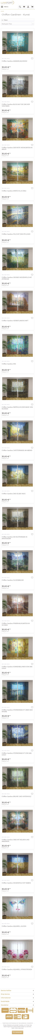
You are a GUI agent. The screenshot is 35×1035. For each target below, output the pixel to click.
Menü (6, 7)
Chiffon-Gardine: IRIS (9, 364)
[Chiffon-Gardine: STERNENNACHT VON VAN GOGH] (17, 734)
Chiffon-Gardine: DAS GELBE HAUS (13, 493)
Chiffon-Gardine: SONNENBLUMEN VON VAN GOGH (17, 667)
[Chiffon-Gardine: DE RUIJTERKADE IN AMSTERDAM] (17, 518)
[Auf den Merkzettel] (32, 58)
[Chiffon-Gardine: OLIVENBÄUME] (17, 561)
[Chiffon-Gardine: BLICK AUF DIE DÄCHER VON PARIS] (17, 85)
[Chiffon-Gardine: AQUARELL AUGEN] (17, 907)
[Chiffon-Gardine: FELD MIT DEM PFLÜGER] (17, 215)
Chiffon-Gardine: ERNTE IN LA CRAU (14, 191)
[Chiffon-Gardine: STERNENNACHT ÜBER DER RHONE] (17, 691)
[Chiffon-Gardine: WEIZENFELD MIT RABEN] (17, 864)
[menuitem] (4, 6)
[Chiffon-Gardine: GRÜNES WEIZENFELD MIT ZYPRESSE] (17, 258)
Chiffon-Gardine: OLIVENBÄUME (13, 580)
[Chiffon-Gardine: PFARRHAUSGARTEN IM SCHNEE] (17, 604)
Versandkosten (22, 1023)
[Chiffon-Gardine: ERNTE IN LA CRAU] (17, 172)
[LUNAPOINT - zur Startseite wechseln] (8, 2)
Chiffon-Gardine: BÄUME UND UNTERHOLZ (16, 796)
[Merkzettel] (24, 6)
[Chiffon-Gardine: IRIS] (17, 345)
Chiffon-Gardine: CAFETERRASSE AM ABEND (17, 450)
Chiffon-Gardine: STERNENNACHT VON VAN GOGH (17, 754)
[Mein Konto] (28, 6)
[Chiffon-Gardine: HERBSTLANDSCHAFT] (17, 302)
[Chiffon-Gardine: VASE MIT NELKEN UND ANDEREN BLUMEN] (17, 821)
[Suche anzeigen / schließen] (19, 6)
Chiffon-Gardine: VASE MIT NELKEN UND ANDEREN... (15, 840)
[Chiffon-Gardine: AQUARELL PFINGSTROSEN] (17, 950)
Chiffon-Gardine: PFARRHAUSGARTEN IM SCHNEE (16, 624)
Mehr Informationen (18, 1028)
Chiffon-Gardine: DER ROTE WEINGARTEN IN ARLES (17, 148)
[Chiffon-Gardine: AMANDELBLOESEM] (17, 42)
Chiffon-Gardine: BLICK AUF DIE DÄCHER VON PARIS (16, 105)
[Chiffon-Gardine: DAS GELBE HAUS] (17, 475)
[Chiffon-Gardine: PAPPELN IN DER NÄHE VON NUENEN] (17, 388)
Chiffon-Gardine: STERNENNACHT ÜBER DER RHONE (17, 710)
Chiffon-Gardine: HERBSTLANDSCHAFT (15, 320)
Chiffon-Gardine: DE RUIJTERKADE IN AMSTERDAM (14, 537)
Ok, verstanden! (17, 1032)
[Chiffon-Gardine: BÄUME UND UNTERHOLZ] (17, 777)
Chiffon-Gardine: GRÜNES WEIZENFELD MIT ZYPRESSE (17, 278)
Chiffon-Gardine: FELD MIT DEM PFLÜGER (16, 234)
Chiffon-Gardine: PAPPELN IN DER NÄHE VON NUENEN (17, 408)
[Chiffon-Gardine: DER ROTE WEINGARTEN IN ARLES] (17, 129)
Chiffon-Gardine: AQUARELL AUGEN (14, 926)
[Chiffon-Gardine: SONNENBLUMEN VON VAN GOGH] (17, 648)
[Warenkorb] (32, 6)
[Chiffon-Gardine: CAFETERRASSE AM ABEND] (17, 431)
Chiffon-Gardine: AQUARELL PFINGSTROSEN (17, 969)
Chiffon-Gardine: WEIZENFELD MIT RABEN (16, 883)
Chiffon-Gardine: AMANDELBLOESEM (14, 61)
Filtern (5, 20)
